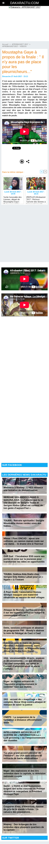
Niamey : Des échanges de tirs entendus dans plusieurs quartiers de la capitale (24, 827)
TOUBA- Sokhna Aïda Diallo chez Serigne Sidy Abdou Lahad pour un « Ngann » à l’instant (23, 577)
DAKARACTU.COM (24, 3)
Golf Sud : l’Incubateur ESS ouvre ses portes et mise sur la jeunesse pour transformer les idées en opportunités (24, 559)
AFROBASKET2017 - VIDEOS (14, 46)
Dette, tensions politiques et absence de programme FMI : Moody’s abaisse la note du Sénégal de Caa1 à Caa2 (24, 631)
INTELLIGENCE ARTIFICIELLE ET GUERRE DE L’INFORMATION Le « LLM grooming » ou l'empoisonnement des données (24, 736)
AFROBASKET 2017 (20, 44)
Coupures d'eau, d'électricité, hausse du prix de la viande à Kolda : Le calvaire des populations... (23, 809)
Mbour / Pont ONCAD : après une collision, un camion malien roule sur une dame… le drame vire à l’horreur (24, 541)
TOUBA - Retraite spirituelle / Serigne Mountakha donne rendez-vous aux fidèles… (24, 523)
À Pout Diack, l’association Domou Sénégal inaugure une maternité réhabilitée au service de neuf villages (24, 595)
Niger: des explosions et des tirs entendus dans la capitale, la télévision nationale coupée (24, 774)
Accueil (5, 44)
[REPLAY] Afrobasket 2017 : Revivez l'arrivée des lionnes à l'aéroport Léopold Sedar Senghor (36, 199)
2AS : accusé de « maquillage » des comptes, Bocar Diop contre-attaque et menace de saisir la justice (24, 702)
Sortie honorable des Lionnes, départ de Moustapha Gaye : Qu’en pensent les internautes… (12, 199)
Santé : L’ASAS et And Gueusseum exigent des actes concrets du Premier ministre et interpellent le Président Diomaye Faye (24, 790)
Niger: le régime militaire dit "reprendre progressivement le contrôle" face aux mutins (20, 684)
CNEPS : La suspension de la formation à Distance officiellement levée (23, 720)
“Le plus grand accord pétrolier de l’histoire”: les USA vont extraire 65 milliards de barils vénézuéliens (23, 756)
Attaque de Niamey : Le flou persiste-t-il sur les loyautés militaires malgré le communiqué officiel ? (24, 613)
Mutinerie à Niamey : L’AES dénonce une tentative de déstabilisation (23, 489)
